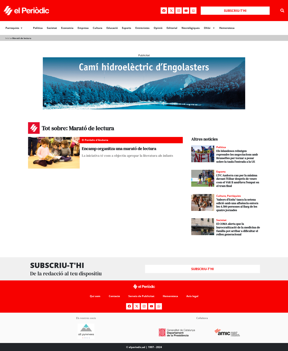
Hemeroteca (226, 28)
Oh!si (207, 28)
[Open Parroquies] (21, 28)
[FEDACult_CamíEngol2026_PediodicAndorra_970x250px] (144, 108)
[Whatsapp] (193, 10)
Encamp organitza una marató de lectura (119, 148)
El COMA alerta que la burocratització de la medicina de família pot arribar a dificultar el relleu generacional (238, 229)
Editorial (172, 28)
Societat (52, 28)
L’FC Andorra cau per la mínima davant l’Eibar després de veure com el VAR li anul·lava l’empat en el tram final (237, 180)
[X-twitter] (171, 10)
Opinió (158, 28)
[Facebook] (164, 10)
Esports (126, 28)
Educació (112, 28)
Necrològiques (191, 28)
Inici (7, 38)
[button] (282, 10)
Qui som (95, 296)
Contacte (114, 296)
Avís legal (192, 296)
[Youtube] (186, 10)
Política (38, 28)
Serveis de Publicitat (141, 296)
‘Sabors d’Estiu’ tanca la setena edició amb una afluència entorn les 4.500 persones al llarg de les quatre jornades (237, 204)
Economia (67, 28)
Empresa (83, 28)
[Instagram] (178, 10)
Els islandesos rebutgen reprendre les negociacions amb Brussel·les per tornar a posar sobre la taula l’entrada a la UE (237, 156)
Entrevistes (142, 28)
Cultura (97, 28)
